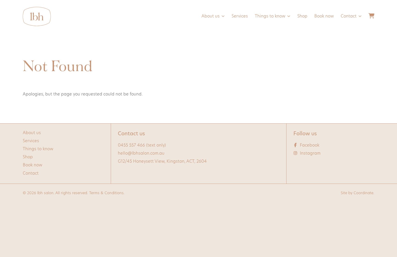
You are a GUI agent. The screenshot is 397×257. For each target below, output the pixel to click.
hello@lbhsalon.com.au (141, 154)
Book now (324, 16)
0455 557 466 (131, 146)
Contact (349, 16)
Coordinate (363, 193)
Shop (302, 16)
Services (240, 16)
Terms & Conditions (106, 193)
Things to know (270, 16)
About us (210, 16)
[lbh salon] (37, 16)
